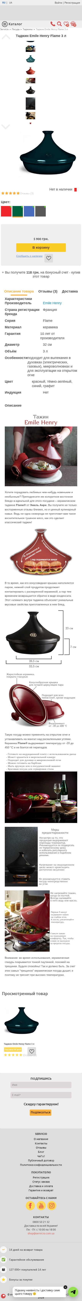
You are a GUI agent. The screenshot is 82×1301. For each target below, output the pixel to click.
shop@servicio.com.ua (41, 1233)
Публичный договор (41, 1160)
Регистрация (72, 2)
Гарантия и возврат (41, 1190)
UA (10, 2)
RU (3, 2)
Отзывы (41, 1147)
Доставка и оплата (41, 1186)
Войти (58, 2)
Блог (41, 1152)
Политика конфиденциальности (41, 1165)
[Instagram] (51, 1206)
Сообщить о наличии (29, 255)
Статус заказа (41, 1181)
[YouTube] (41, 1206)
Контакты (41, 1143)
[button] (73, 1292)
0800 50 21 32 (41, 1222)
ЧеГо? (41, 1156)
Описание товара (19, 291)
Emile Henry (52, 303)
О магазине (41, 1139)
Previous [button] (6, 36)
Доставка (70, 291)
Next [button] (5, 127)
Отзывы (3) (27, 193)
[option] (30, 48)
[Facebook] (30, 1206)
